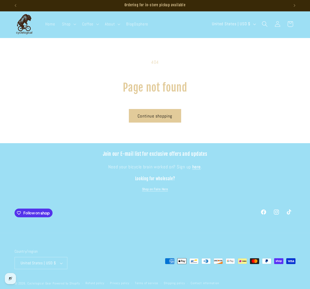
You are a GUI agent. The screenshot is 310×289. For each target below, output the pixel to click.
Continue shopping (155, 116)
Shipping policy (174, 283)
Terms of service (146, 283)
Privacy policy (119, 283)
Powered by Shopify (66, 283)
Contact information (205, 283)
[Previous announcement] (15, 5)
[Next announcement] (294, 5)
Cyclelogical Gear (39, 283)
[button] (69, 24)
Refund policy (94, 283)
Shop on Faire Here (155, 189)
